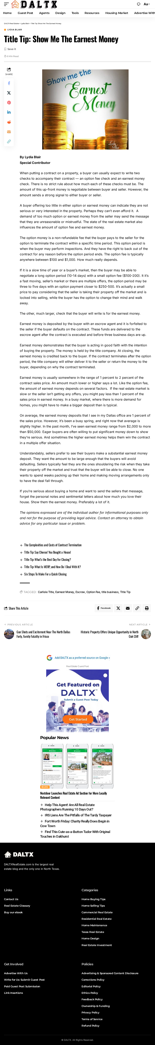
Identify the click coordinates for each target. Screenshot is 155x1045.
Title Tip (125, 592)
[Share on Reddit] (9, 122)
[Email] (9, 132)
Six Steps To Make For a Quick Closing (45, 574)
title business (110, 592)
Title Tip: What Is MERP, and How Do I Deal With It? (52, 566)
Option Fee (93, 592)
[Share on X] (9, 93)
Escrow (80, 592)
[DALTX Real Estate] (34, 4)
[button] (7, 4)
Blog (45, 787)
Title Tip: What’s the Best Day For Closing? (47, 559)
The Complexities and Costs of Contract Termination (52, 544)
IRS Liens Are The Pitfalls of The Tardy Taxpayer (78, 815)
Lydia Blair (14, 30)
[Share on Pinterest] (9, 102)
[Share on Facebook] (9, 83)
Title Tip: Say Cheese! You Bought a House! (47, 552)
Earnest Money (64, 592)
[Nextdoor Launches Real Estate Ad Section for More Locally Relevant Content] (77, 766)
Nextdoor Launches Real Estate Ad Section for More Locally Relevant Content (73, 795)
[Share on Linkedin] (9, 112)
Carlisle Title (46, 592)
